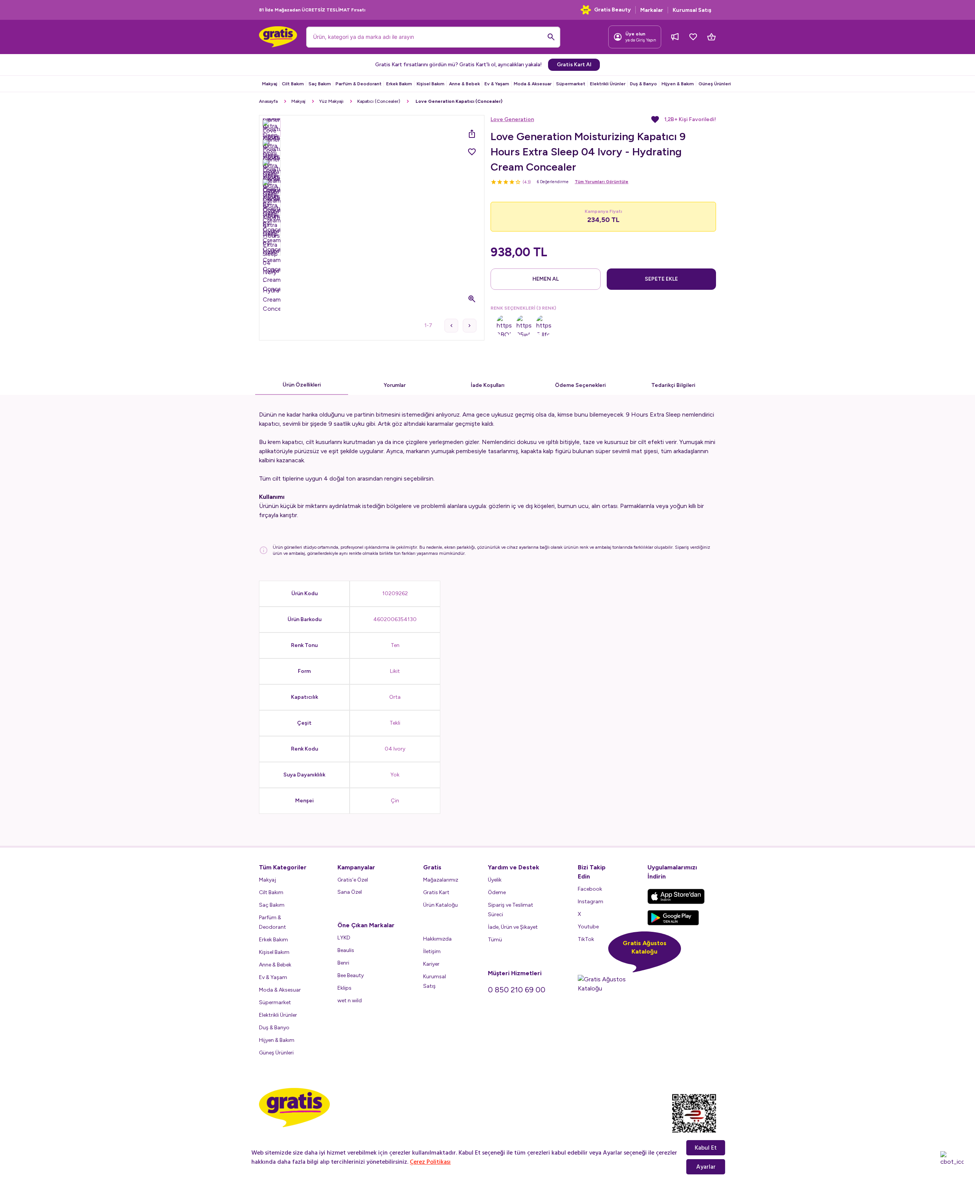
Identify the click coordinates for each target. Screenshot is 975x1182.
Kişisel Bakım (430, 83)
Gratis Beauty (612, 9)
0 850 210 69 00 (516, 989)
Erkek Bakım (399, 83)
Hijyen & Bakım (678, 83)
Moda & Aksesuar (532, 83)
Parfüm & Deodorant (359, 83)
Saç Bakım (319, 83)
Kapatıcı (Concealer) (378, 101)
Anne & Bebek (464, 83)
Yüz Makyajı (331, 101)
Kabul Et (706, 1148)
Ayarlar (706, 1167)
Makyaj (269, 83)
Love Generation (512, 119)
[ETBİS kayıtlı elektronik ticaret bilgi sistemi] (694, 1119)
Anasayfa (268, 101)
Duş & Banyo (643, 83)
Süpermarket (570, 83)
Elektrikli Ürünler (607, 83)
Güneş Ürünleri (714, 83)
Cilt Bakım (293, 83)
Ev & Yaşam (496, 83)
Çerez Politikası (430, 1162)
